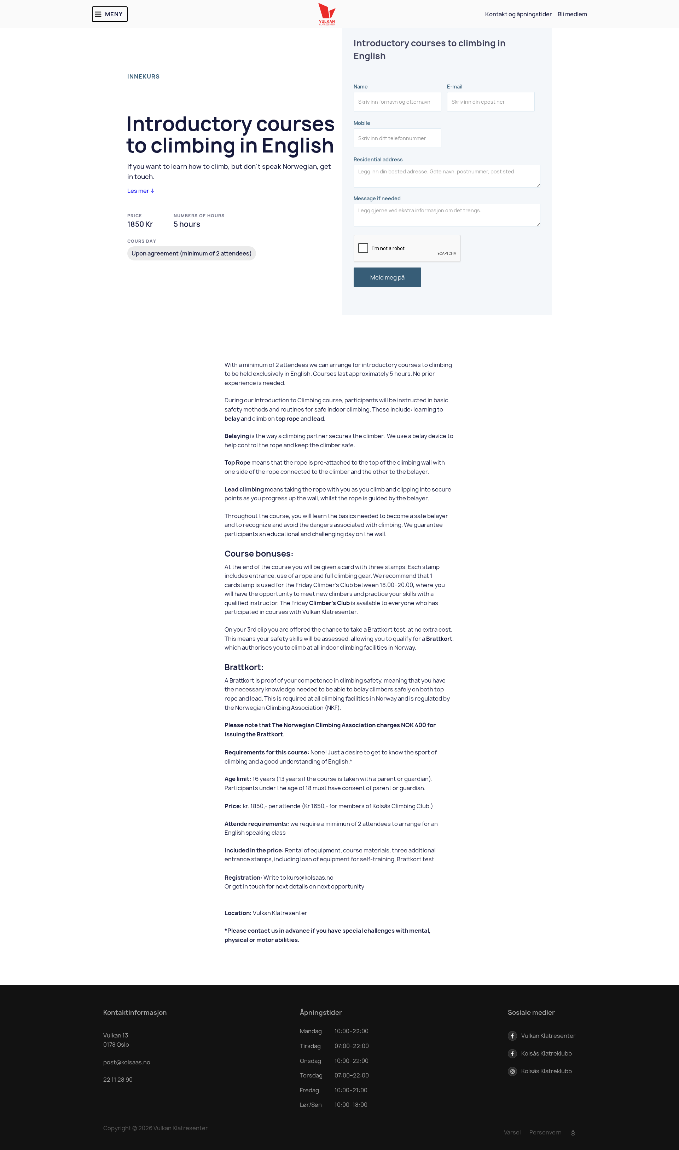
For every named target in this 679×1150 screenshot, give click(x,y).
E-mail (455, 86)
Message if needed (377, 198)
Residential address (378, 159)
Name (361, 86)
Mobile (362, 123)
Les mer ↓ (141, 191)
